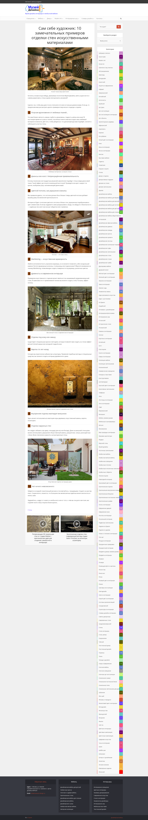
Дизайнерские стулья (66, 804)
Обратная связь (41, 782)
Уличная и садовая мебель (68, 793)
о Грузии (29, 817)
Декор (49, 18)
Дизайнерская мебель (66, 801)
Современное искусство (101, 795)
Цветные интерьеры (100, 790)
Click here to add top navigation (33, 1)
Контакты (99, 18)
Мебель (40, 18)
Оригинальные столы (66, 795)
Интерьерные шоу (72, 18)
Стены (30, 510)
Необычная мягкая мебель (68, 806)
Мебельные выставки (100, 806)
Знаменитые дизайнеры (101, 801)
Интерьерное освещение (101, 787)
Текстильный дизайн (100, 809)
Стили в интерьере (99, 798)
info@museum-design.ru (38, 793)
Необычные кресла (66, 790)
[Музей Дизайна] (34, 8)
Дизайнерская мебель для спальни (70, 798)
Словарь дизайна (87, 18)
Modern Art (58, 18)
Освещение (30, 18)
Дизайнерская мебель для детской (70, 787)
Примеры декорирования (101, 793)
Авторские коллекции (66, 809)
